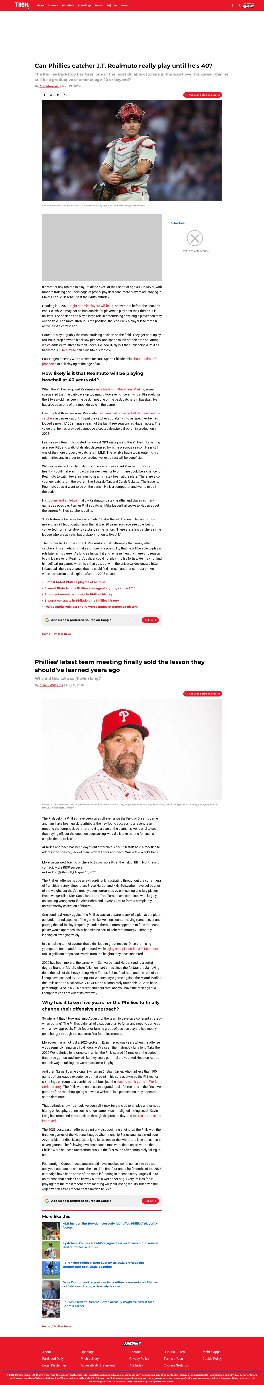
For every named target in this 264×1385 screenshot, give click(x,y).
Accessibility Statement (98, 1365)
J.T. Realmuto (65, 350)
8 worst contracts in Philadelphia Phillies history (82, 600)
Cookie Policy (212, 1358)
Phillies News (62, 634)
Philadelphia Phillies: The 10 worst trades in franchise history (91, 606)
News (40, 5)
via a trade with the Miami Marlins (119, 389)
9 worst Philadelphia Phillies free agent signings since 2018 (90, 588)
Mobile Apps (211, 1352)
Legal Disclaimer (54, 1365)
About (46, 1352)
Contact (135, 1352)
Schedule (68, 5)
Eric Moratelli (50, 86)
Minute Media (22, 1375)
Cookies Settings (176, 1365)
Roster (99, 5)
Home (46, 634)
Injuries (112, 5)
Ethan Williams (51, 685)
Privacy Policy (139, 1358)
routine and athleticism (64, 500)
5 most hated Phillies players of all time (75, 582)
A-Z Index (136, 1365)
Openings (87, 1352)
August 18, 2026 (85, 872)
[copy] (64, 94)
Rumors (53, 5)
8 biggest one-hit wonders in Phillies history (79, 594)
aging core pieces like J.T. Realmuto (132, 949)
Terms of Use (173, 1358)
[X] (239, 5)
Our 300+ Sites (174, 1352)
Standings (84, 5)
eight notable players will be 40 (92, 306)
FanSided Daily (53, 1358)
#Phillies (48, 847)
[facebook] (232, 5)
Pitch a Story (90, 1358)
